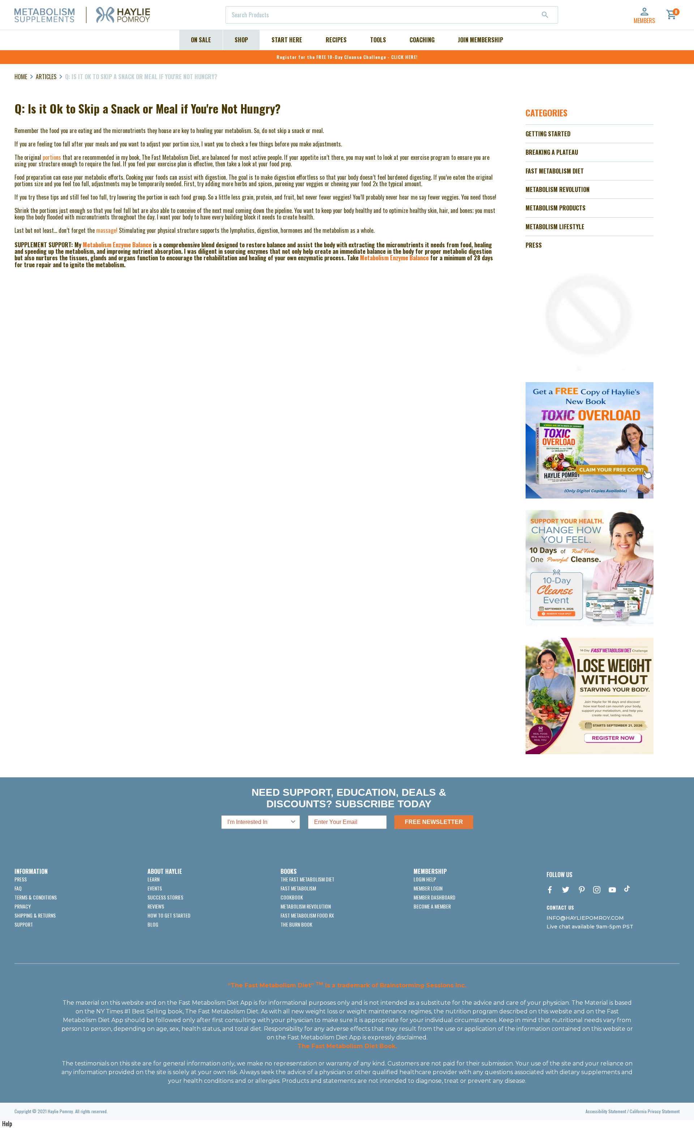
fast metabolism (298, 888)
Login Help (425, 879)
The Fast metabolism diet (307, 879)
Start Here (286, 39)
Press (20, 879)
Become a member (432, 906)
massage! (106, 230)
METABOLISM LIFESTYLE (555, 226)
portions (53, 157)
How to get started (168, 915)
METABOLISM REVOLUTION (558, 189)
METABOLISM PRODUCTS (556, 208)
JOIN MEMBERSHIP (480, 39)
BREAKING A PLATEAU (552, 152)
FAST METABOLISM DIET (555, 171)
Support (23, 924)
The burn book (296, 924)
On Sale (201, 39)
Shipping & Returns (35, 915)
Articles (46, 76)
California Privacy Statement (655, 1111)
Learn (153, 879)
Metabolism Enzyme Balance (118, 244)
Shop (241, 39)
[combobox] (392, 15)
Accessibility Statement (606, 1111)
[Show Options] (293, 822)
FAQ (18, 888)
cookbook (291, 897)
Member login (428, 888)
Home (20, 76)
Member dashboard (434, 897)
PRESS (534, 245)
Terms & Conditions (35, 897)
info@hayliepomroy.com (585, 918)
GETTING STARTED (548, 133)
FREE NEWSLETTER (434, 822)
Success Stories (165, 897)
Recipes (336, 39)
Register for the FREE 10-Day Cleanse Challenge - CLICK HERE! (347, 57)
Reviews (155, 906)
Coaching (422, 39)
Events (154, 888)
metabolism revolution (305, 906)
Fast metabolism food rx (307, 915)
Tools (378, 39)
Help (7, 1123)
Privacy (22, 906)
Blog (152, 924)
